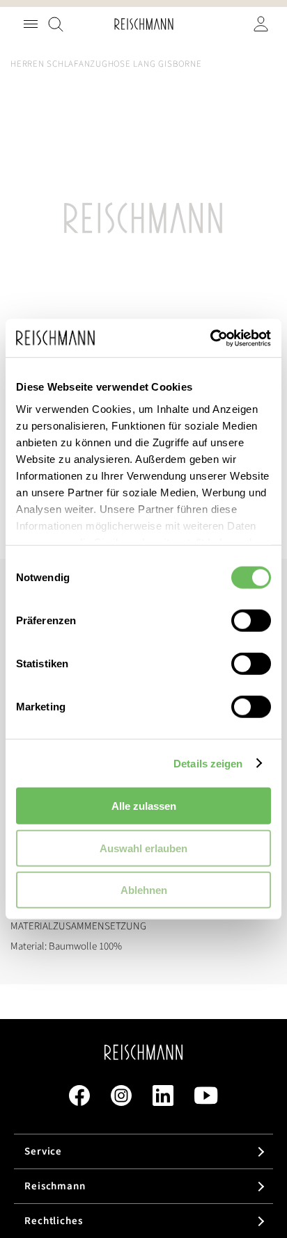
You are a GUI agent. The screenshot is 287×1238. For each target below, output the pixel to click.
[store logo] (144, 24)
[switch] (251, 622)
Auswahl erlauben (143, 848)
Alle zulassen (143, 806)
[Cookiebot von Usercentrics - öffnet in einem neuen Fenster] (210, 338)
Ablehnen (144, 890)
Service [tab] (43, 1151)
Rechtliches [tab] (53, 1221)
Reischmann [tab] (55, 1186)
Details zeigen (207, 763)
